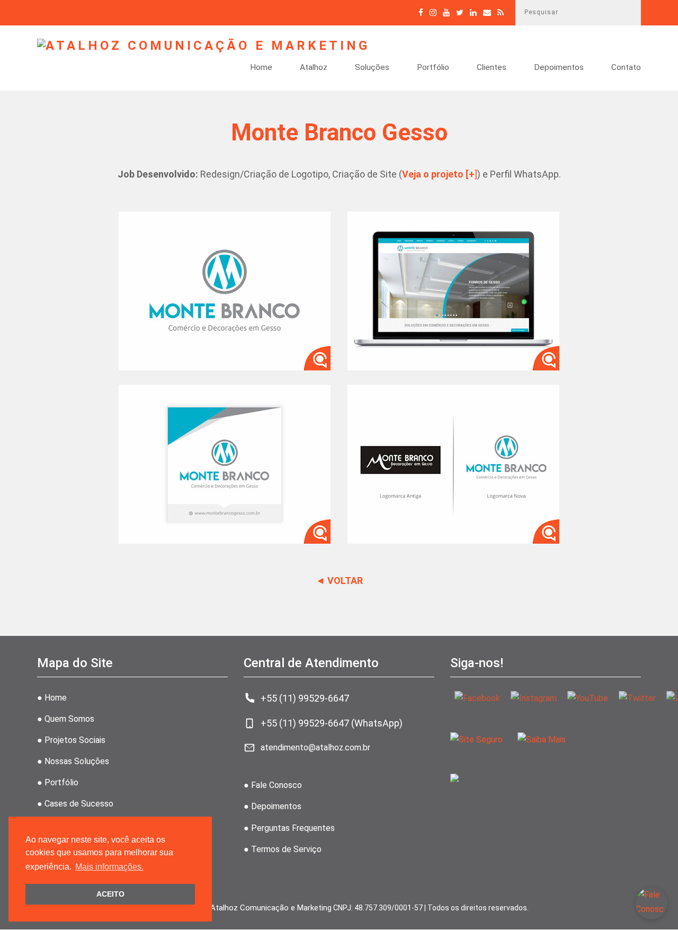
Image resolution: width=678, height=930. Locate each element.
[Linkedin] (473, 12)
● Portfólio (57, 782)
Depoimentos (559, 68)
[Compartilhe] (459, 12)
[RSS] (500, 12)
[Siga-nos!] (433, 12)
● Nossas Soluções (73, 761)
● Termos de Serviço (283, 849)
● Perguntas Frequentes (289, 828)
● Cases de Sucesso (75, 804)
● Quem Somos (65, 719)
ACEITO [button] (110, 894)
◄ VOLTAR (339, 580)
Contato (626, 68)
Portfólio (433, 68)
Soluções (372, 68)
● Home (52, 698)
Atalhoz (313, 68)
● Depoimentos (272, 806)
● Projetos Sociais (71, 740)
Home (261, 68)
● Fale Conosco (273, 785)
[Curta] (420, 12)
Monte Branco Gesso (339, 132)
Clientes (491, 68)
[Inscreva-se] (446, 12)
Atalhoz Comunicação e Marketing (271, 908)
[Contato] (487, 12)
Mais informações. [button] (109, 866)
